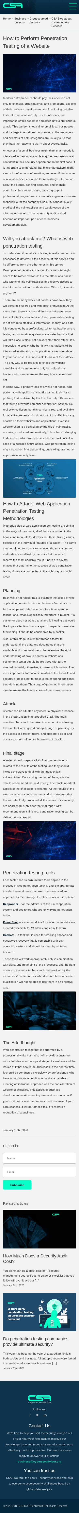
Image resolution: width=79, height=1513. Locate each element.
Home (7, 18)
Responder (10, 904)
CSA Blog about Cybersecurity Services (61, 22)
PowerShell (10, 922)
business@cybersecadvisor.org (39, 1461)
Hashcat (8, 935)
